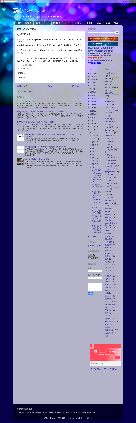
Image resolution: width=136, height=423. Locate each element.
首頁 (19, 23)
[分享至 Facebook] (30, 65)
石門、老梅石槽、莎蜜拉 (96, 212)
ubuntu (107, 197)
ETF (106, 99)
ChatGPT (108, 93)
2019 (92, 95)
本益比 (97, 53)
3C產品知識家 (110, 73)
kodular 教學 (109, 183)
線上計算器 (109, 287)
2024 (92, 79)
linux (107, 186)
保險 (106, 209)
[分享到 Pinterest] (32, 65)
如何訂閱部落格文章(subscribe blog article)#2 (96, 195)
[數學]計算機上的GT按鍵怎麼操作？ (37, 159)
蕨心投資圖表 (110, 304)
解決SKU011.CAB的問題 (25, 101)
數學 (106, 259)
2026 (92, 73)
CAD (107, 90)
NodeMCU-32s (110, 121)
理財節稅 (108, 270)
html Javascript (110, 177)
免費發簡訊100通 (96, 203)
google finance (110, 172)
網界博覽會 (109, 284)
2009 (92, 127)
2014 (92, 111)
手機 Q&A (108, 242)
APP (106, 82)
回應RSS (98, 246)
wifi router (108, 200)
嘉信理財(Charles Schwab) (111, 224)
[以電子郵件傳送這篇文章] (24, 65)
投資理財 (38, 23)
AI (106, 76)
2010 (92, 123)
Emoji (108, 23)
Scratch (108, 130)
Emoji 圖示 (109, 107)
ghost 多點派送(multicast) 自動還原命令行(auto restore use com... (96, 175)
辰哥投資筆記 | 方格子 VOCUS (103, 369)
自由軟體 (108, 299)
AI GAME (108, 79)
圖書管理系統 (110, 230)
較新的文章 (22, 86)
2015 (92, 108)
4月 (93, 158)
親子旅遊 (108, 310)
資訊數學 (28, 23)
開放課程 (108, 327)
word (107, 206)
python (107, 194)
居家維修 (108, 233)
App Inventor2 (110, 87)
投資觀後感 (109, 253)
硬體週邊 (108, 282)
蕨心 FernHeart (30, 10)
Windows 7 (109, 136)
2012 (92, 117)
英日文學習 (109, 302)
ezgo (107, 155)
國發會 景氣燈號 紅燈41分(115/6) (99, 55)
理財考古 (108, 273)
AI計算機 (67, 23)
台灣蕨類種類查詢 (95, 51)
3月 (93, 161)
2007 (92, 237)
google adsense (110, 157)
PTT (106, 124)
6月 (93, 151)
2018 (92, 98)
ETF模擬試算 (110, 101)
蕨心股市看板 (110, 307)
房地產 (107, 239)
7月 (93, 148)
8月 (93, 145)
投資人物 (108, 250)
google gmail (109, 174)
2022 (92, 86)
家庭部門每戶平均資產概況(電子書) (100, 60)
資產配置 (108, 319)
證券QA (108, 313)
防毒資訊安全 (110, 330)
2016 (92, 105)
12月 (94, 132)
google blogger (110, 163)
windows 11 (109, 203)
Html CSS (108, 113)
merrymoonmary (72, 418)
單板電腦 (108, 220)
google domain (110, 169)
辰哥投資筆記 (110, 321)
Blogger (90, 418)
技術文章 (25, 68)
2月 (93, 164)
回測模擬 (56, 23)
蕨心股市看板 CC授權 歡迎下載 (101, 48)
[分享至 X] (28, 65)
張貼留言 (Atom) (27, 91)
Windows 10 (109, 133)
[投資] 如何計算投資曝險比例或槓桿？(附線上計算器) (35, 122)
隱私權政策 (108, 51)
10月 (94, 139)
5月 (93, 154)
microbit (108, 189)
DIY (106, 96)
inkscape (108, 180)
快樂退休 (108, 236)
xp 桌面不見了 (97, 208)
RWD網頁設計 (110, 127)
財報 (106, 316)
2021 (92, 89)
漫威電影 (108, 267)
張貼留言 (22, 77)
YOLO (116, 23)
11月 (94, 136)
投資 (106, 248)
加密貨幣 (78, 23)
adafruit (107, 144)
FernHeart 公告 (110, 110)
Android (108, 84)
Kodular (99, 23)
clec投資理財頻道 (111, 150)
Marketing (108, 119)
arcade (107, 147)
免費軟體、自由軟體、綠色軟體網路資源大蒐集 (96, 229)
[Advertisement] (104, 387)
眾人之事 (108, 279)
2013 (92, 114)
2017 (92, 101)
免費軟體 (108, 214)
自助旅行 (108, 296)
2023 (92, 83)
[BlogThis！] (26, 65)
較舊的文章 (77, 86)
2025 (92, 76)
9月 (93, 142)
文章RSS (91, 246)
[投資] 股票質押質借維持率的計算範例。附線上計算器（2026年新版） (41, 112)
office (107, 192)
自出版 (107, 293)
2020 (92, 92)
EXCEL (108, 104)
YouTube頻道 (110, 141)
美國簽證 (108, 290)
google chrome (110, 166)
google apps (109, 160)
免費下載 (88, 23)
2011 (92, 120)
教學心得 (108, 256)
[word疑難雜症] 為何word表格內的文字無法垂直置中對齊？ (46, 147)
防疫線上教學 (110, 333)
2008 (92, 130)
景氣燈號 (108, 262)
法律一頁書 (109, 265)
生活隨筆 (108, 276)
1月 (93, 167)
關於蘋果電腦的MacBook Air (97, 186)
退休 (47, 23)
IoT (106, 116)
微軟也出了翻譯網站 (96, 217)
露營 (106, 336)
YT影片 (107, 138)
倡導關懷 (108, 211)
